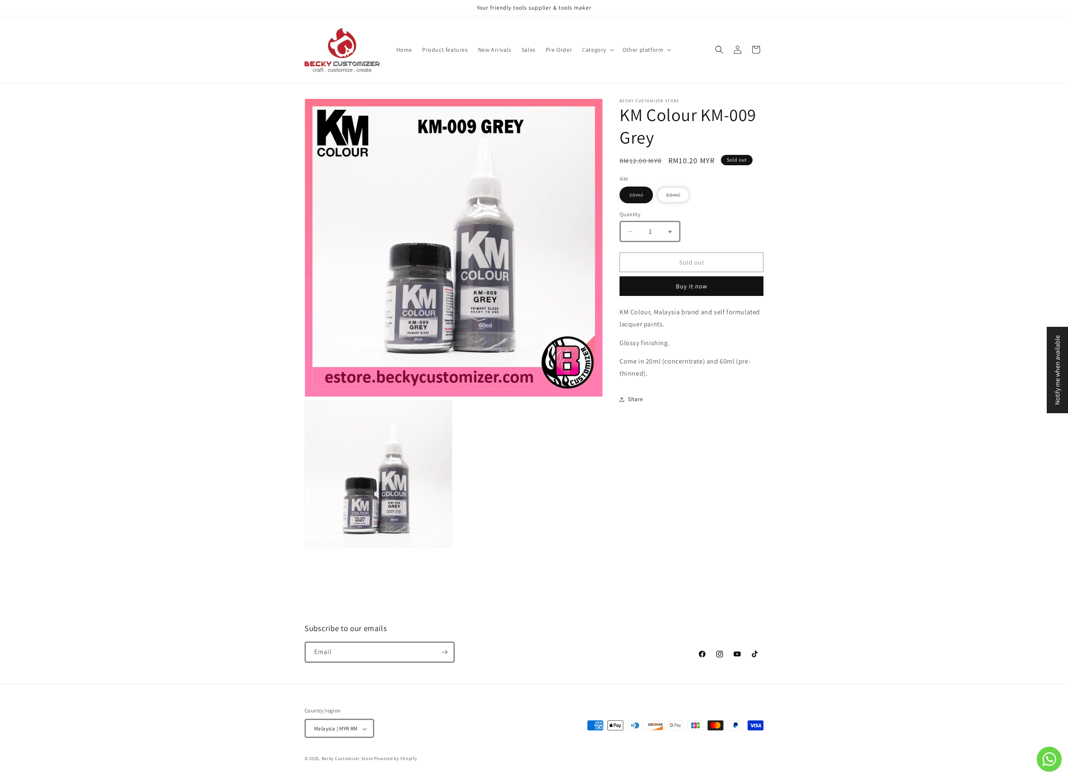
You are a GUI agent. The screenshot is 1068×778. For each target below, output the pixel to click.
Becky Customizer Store (347, 759)
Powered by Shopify (395, 759)
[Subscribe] (444, 652)
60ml (678, 197)
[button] (597, 49)
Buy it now (692, 286)
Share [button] (635, 399)
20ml (641, 197)
